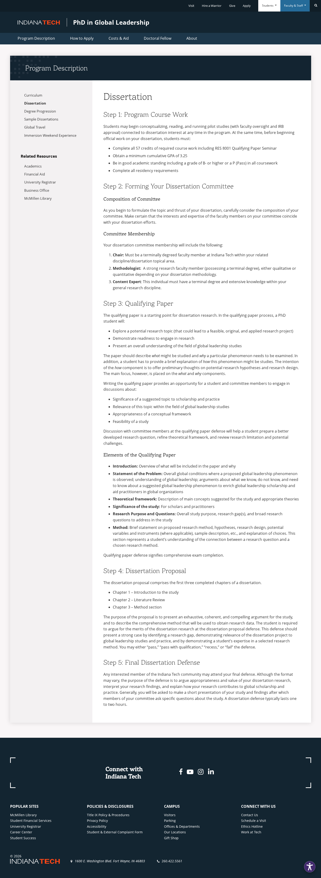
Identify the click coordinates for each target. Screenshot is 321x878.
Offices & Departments (182, 826)
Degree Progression (40, 111)
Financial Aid (34, 174)
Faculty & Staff (294, 6)
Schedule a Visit (253, 820)
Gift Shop (171, 838)
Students (268, 6)
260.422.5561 (172, 861)
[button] (309, 866)
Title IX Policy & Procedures (108, 815)
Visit (191, 6)
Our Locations (175, 832)
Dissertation (35, 103)
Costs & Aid (119, 38)
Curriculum (33, 95)
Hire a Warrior (211, 6)
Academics (33, 166)
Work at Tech (251, 832)
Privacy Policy (97, 820)
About (191, 38)
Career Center (21, 832)
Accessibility (96, 826)
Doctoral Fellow (157, 38)
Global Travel (34, 127)
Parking (170, 820)
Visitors (170, 815)
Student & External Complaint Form (115, 832)
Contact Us (249, 815)
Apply (247, 6)
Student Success (23, 838)
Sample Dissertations (41, 119)
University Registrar (40, 182)
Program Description (36, 38)
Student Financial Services (30, 820)
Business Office (36, 190)
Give (232, 6)
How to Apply (82, 38)
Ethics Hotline (252, 826)
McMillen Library (38, 198)
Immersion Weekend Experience (50, 135)
